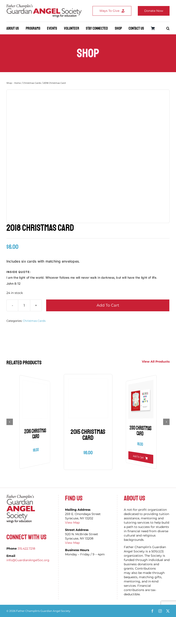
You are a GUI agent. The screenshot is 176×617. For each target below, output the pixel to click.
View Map (72, 522)
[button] (168, 28)
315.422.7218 (26, 548)
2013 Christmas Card (141, 431)
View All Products (156, 361)
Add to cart (108, 305)
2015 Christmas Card (88, 435)
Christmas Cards (34, 320)
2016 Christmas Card (35, 434)
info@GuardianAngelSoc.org (27, 560)
